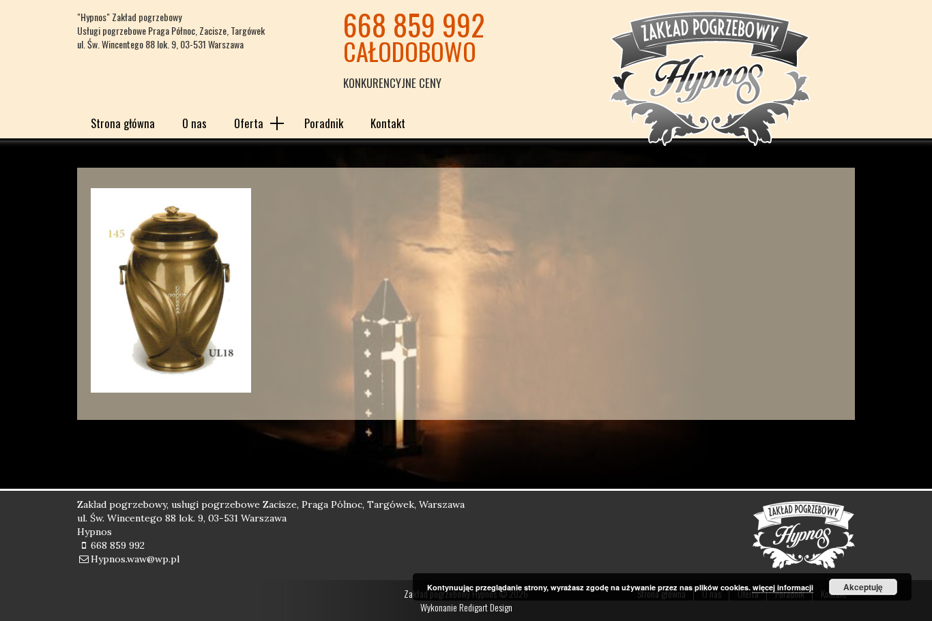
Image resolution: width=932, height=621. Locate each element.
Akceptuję (863, 587)
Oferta (248, 123)
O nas (194, 123)
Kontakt (387, 123)
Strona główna (123, 123)
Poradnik (323, 123)
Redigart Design (485, 607)
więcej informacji (783, 587)
